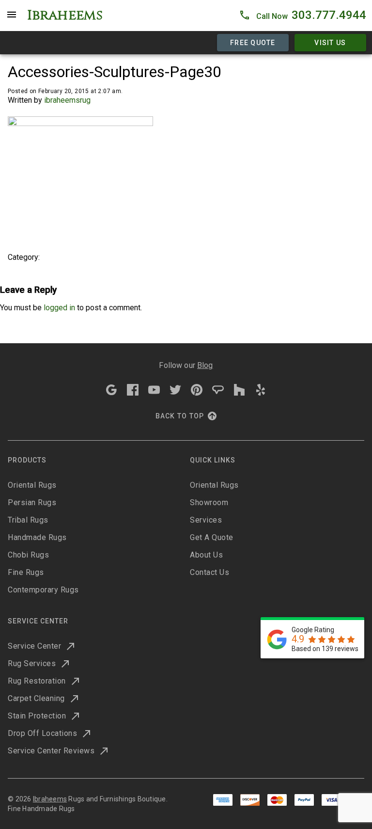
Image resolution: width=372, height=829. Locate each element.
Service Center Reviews (51, 750)
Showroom (209, 502)
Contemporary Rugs (43, 589)
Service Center (34, 646)
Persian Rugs (32, 502)
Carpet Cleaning (36, 698)
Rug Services (32, 663)
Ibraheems (50, 799)
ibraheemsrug (67, 100)
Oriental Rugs (32, 485)
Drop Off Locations (42, 733)
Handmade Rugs (37, 537)
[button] (302, 15)
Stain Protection (37, 715)
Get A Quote (211, 537)
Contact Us (209, 572)
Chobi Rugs (28, 554)
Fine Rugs (26, 572)
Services (206, 520)
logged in (59, 307)
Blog (205, 365)
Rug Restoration (37, 681)
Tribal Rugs (28, 520)
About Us (206, 554)
